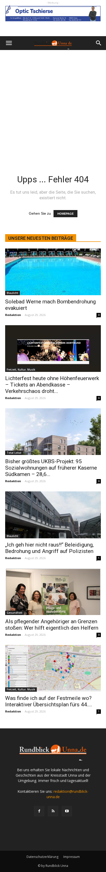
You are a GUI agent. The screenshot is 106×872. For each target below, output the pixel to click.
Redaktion (13, 315)
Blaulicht (12, 293)
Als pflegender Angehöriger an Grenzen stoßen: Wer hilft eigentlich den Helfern (51, 624)
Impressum (71, 857)
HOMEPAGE (65, 213)
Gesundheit (14, 613)
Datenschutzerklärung (42, 857)
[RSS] (53, 811)
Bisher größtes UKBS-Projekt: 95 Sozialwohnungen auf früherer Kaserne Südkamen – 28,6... (51, 467)
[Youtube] (67, 811)
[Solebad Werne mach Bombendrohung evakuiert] (53, 272)
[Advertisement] (53, 105)
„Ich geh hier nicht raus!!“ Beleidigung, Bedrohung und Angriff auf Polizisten (49, 548)
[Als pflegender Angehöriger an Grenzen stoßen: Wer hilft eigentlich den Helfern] (53, 591)
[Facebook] (39, 811)
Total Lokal (14, 452)
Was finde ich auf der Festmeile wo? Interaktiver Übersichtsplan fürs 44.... (48, 701)
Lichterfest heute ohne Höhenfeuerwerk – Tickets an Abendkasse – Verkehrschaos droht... (52, 384)
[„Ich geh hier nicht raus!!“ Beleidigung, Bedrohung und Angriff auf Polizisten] (53, 514)
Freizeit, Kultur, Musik (21, 369)
